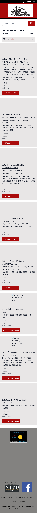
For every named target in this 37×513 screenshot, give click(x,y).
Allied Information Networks (20, 509)
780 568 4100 (30, 1)
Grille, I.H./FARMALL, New (12, 218)
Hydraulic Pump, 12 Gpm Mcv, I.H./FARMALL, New (14, 262)
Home (3, 497)
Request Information (11, 330)
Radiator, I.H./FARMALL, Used (14, 400)
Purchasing (30, 497)
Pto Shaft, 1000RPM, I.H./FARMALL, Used (18, 352)
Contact (22, 501)
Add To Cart (11, 93)
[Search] (31, 23)
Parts (10, 497)
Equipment (19, 497)
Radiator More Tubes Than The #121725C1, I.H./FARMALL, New (15, 60)
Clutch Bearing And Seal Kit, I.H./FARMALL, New (13, 166)
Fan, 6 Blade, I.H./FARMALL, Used (15, 309)
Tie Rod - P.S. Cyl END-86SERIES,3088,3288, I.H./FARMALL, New (18, 115)
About (14, 501)
